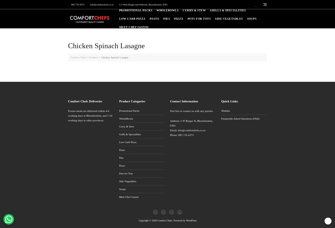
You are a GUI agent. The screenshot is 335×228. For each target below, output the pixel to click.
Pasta (154, 18)
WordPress (191, 220)
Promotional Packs (135, 10)
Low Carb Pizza (132, 18)
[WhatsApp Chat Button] (8, 219)
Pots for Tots (199, 18)
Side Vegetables (229, 18)
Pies (166, 18)
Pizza (178, 18)
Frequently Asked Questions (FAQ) (240, 118)
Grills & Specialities (228, 10)
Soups (252, 18)
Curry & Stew (194, 10)
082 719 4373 (77, 4)
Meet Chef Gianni (133, 27)
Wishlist (225, 110)
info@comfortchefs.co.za (102, 4)
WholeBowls (167, 10)
